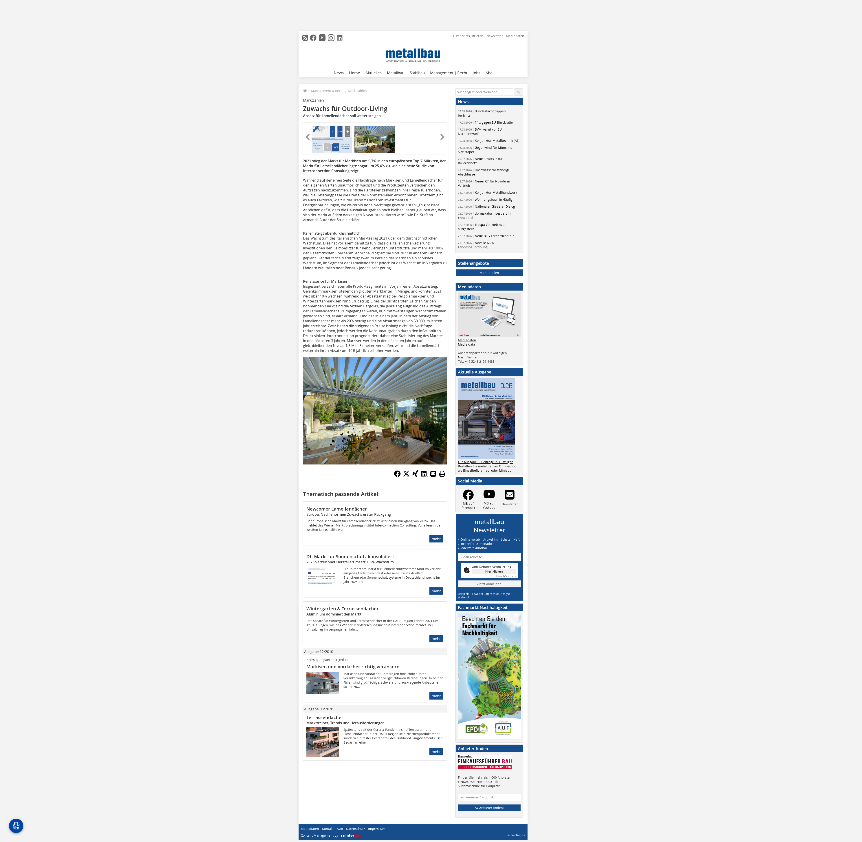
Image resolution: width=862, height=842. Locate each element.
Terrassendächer (324, 717)
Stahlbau (417, 72)
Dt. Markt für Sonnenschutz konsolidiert (350, 556)
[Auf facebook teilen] (397, 475)
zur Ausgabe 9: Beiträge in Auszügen (485, 462)
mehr (436, 538)
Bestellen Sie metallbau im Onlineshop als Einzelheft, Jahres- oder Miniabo (487, 468)
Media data (466, 344)
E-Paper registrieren (468, 36)
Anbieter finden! (491, 808)
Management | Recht (448, 72)
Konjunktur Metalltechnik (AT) (488, 140)
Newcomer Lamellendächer (336, 509)
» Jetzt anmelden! (489, 584)
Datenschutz (355, 828)
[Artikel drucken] (442, 473)
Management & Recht (327, 91)
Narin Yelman (468, 357)
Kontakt (328, 828)
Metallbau (395, 72)
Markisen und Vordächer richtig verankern (353, 667)
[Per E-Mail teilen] (433, 473)
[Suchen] (518, 92)
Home (354, 72)
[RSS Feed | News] (305, 37)
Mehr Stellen (489, 273)
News (339, 72)
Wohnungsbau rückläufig (485, 199)
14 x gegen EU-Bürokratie (485, 122)
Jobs (476, 72)
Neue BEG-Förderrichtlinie (486, 236)
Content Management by (320, 835)
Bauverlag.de (515, 835)
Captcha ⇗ (506, 576)
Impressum (376, 828)
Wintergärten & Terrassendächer (342, 609)
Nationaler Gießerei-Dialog (486, 206)
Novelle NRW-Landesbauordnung (476, 245)
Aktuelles (373, 72)
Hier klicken (494, 571)
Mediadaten (515, 36)
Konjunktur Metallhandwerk (487, 192)
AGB (340, 828)
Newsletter (494, 36)
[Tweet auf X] (406, 475)
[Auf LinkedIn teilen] (424, 475)
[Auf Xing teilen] (415, 475)
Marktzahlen (357, 91)
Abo (489, 72)
